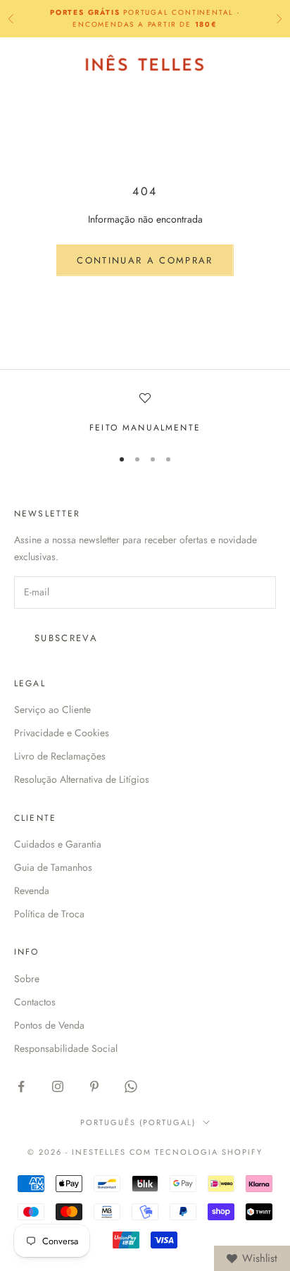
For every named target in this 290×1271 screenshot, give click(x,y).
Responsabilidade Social (66, 1048)
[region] (145, 413)
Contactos (35, 1002)
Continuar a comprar (145, 260)
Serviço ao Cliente (52, 709)
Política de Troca (49, 914)
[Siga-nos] (21, 1086)
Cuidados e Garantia (57, 844)
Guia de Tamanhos (53, 867)
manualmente (161, 427)
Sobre (26, 979)
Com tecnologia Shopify (196, 1152)
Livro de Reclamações (60, 756)
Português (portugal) (138, 1122)
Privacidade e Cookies (61, 733)
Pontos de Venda (49, 1025)
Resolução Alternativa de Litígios (81, 779)
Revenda (31, 891)
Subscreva (66, 638)
